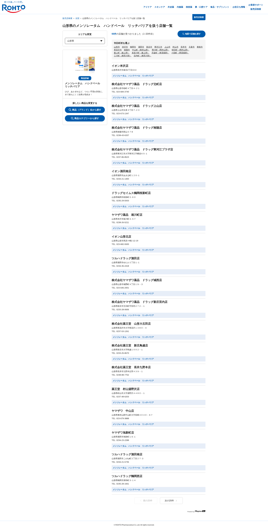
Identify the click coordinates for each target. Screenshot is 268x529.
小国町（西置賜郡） (180, 53)
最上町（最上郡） (122, 53)
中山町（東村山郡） (141, 50)
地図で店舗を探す (193, 34)
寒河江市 (158, 47)
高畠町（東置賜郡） (160, 53)
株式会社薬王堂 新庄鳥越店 (130, 345)
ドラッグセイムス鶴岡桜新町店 (131, 192)
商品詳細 (85, 78)
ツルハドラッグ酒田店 (126, 258)
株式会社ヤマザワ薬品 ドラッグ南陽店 (137, 127)
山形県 (70, 41)
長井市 (183, 47)
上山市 (167, 47)
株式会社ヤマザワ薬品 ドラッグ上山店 (137, 105)
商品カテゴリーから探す (86, 118)
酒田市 (141, 47)
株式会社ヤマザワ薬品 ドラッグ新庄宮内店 (140, 301)
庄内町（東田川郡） (142, 56)
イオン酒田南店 (121, 171)
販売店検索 (67, 18)
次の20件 (169, 500)
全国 (77, 18)
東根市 (200, 47)
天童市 (192, 47)
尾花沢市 (118, 50)
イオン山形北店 (121, 236)
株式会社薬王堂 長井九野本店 (131, 367)
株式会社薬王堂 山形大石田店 (131, 323)
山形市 (117, 47)
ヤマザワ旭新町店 (123, 432)
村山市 (175, 47)
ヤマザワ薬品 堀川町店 (127, 214)
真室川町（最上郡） (140, 53)
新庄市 (149, 47)
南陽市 (127, 50)
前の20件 (147, 500)
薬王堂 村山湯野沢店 (126, 389)
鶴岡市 (133, 47)
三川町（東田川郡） (122, 56)
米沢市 (125, 47)
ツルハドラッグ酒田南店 (127, 454)
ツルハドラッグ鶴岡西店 (127, 476)
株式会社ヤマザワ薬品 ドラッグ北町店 (137, 84)
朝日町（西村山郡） (180, 50)
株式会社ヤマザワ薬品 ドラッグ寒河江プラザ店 (142, 149)
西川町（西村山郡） (160, 50)
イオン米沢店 (120, 65)
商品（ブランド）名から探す (86, 110)
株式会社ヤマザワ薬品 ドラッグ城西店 (137, 280)
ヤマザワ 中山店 (123, 410)
